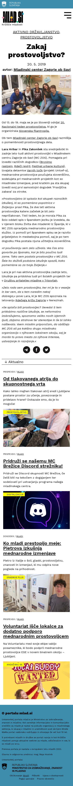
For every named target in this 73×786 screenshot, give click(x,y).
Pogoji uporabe (26, 779)
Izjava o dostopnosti (53, 775)
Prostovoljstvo (36, 37)
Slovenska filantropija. (34, 131)
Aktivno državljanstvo (36, 32)
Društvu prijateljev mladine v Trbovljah (30, 280)
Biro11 (26, 775)
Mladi (20, 372)
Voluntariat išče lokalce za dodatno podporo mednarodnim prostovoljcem (36, 631)
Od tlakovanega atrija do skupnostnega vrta (30, 381)
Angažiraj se (15, 664)
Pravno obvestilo (45, 779)
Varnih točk (35, 170)
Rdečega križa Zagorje (30, 300)
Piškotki (36, 775)
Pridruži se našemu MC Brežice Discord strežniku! (33, 463)
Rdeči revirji (22, 166)
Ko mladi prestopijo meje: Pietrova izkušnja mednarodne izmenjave (32, 548)
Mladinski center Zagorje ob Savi (35, 138)
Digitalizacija (15, 494)
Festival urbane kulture (48, 166)
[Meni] (67, 15)
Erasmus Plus (15, 577)
